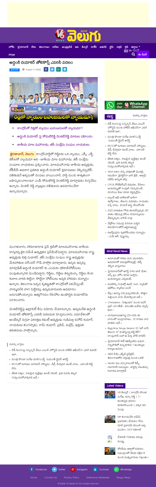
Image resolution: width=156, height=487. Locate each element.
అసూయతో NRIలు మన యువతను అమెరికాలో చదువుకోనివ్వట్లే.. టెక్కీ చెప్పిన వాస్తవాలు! (125, 263)
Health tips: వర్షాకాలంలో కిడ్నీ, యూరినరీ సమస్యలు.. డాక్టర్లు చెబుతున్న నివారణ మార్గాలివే (128, 367)
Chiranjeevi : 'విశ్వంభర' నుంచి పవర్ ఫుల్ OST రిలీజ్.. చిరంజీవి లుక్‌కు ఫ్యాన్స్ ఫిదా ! (128, 307)
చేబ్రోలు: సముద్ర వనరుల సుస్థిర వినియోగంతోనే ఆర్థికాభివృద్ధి (124, 226)
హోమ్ (11, 47)
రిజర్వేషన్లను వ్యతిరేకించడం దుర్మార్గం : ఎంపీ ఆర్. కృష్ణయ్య (126, 235)
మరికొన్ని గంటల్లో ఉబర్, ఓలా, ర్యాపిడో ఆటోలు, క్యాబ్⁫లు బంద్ (127, 286)
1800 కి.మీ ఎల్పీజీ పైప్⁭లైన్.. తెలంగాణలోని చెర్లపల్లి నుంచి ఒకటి (126, 356)
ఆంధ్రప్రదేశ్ (67, 47)
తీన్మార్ (85, 47)
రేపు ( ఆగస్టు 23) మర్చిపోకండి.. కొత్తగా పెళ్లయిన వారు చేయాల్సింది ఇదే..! (128, 296)
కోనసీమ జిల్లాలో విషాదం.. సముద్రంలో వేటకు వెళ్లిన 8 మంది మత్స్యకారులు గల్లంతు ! (133, 453)
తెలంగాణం (44, 47)
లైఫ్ (126, 47)
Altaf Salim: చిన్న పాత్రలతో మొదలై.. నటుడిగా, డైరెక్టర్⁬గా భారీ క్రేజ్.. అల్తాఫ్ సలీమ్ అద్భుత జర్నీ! (127, 176)
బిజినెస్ (103, 47)
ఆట (77, 47)
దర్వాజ (12, 55)
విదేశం (56, 47)
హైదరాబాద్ (23, 47)
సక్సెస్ (119, 47)
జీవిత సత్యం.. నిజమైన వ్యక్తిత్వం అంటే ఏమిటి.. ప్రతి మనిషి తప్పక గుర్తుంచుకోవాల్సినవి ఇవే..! (44, 375)
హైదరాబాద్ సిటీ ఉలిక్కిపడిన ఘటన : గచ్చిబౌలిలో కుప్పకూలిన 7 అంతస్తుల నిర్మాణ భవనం (126, 345)
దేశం (33, 47)
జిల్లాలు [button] (134, 47)
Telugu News (123, 478)
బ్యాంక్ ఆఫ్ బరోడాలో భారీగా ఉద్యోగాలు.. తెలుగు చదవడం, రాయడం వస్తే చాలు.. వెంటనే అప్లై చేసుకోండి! (128, 202)
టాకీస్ (94, 47)
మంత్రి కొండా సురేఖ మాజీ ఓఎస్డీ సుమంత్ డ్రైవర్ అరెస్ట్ (40, 359)
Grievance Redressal (97, 478)
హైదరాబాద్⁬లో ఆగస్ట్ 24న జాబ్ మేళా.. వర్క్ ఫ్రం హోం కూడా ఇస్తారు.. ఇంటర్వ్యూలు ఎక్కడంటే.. (128, 275)
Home (33, 478)
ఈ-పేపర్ (142, 55)
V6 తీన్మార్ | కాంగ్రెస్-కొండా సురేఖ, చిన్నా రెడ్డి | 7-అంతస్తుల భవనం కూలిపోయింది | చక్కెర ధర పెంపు (132, 401)
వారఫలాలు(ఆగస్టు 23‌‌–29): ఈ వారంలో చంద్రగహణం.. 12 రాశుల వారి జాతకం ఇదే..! (128, 320)
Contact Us (50, 478)
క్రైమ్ (112, 47)
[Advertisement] (78, 13)
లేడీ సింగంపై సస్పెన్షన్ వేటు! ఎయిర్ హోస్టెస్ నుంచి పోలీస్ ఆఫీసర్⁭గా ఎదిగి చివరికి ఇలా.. (54, 352)
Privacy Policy (71, 478)
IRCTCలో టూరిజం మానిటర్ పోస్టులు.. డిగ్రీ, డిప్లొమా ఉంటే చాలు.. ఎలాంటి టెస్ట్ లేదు (52, 366)
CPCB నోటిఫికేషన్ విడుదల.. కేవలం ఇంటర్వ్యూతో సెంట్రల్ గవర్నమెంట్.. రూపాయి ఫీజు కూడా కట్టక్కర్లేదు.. (126, 189)
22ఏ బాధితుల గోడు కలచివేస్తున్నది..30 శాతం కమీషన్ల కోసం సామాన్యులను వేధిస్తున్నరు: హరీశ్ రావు (128, 215)
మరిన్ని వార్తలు (140, 116)
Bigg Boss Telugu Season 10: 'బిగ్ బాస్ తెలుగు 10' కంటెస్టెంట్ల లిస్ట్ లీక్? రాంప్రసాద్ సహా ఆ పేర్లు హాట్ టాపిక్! (128, 332)
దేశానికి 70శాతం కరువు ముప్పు (130, 439)
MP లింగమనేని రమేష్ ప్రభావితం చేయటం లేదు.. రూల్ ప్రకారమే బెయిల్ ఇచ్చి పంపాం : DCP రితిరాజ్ (132, 423)
